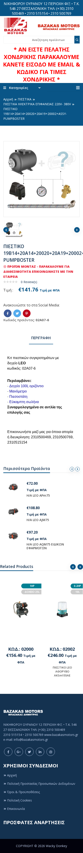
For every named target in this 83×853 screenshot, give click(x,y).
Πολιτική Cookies (19, 800)
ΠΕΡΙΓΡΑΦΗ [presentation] (41, 337)
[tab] (41, 338)
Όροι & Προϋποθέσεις (23, 792)
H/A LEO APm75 (38, 495)
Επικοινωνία (16, 809)
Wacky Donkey (56, 846)
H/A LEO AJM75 (38, 520)
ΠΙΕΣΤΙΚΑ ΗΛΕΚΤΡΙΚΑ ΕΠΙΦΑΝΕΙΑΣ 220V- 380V (37, 104)
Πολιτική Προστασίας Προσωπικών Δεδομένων (41, 783)
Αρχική (8, 99)
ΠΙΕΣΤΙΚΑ (24, 99)
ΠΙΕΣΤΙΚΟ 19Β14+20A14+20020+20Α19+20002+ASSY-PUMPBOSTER (35, 114)
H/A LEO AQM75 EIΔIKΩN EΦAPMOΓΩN (45, 546)
